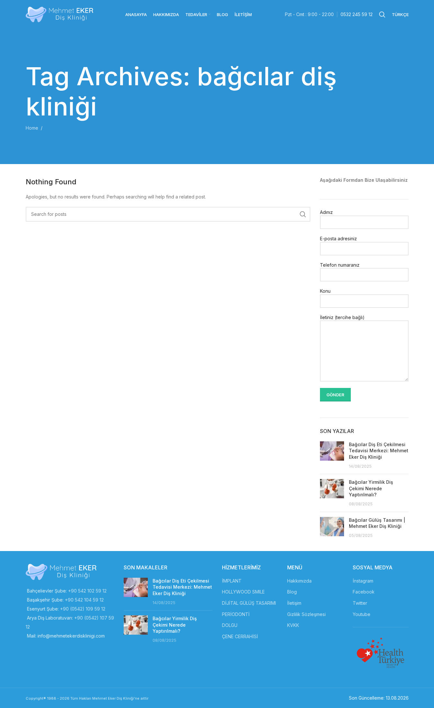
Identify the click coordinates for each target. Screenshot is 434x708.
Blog (292, 591)
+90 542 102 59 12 (87, 590)
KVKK (293, 625)
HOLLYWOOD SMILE (243, 591)
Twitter (360, 603)
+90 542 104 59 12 (84, 599)
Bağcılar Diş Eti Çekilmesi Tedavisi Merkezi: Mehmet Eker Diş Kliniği (378, 451)
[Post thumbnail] (332, 455)
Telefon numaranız (339, 265)
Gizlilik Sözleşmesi (306, 614)
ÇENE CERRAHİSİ (240, 636)
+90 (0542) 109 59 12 (82, 608)
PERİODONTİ (236, 614)
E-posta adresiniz (338, 238)
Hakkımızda (299, 581)
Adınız (326, 212)
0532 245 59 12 (357, 14)
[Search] (382, 14)
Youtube (361, 614)
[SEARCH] (303, 214)
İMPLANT (232, 581)
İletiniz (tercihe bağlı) (342, 317)
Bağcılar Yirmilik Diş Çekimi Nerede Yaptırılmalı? (371, 488)
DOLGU (229, 625)
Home (32, 128)
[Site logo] (59, 14)
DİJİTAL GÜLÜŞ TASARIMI (249, 603)
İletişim (294, 603)
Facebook (364, 591)
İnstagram (363, 581)
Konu (325, 291)
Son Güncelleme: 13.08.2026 (379, 698)
